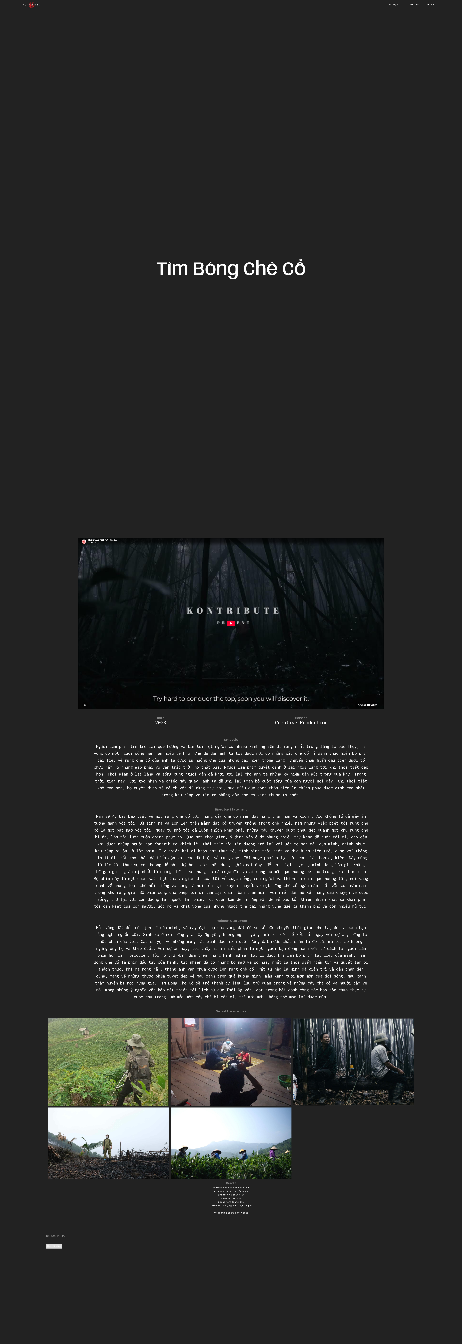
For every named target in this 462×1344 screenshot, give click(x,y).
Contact (430, 5)
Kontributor (413, 5)
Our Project (393, 5)
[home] (31, 5)
